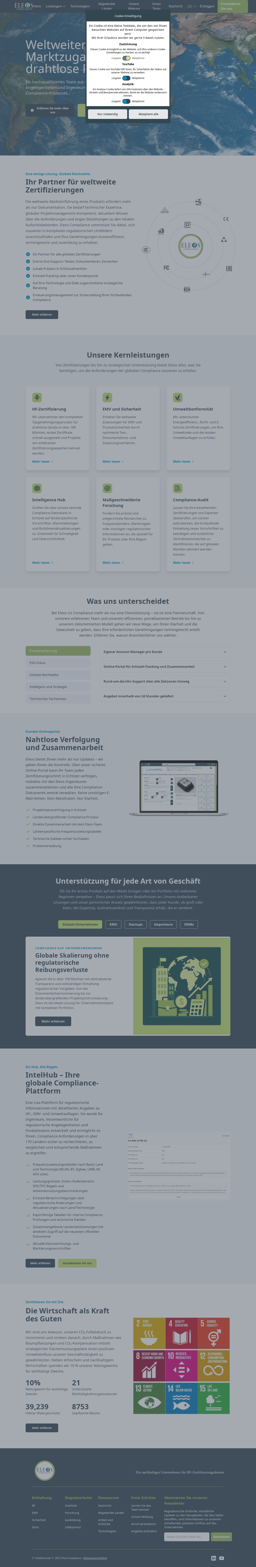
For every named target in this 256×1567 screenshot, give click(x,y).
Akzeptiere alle (148, 114)
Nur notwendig (107, 114)
